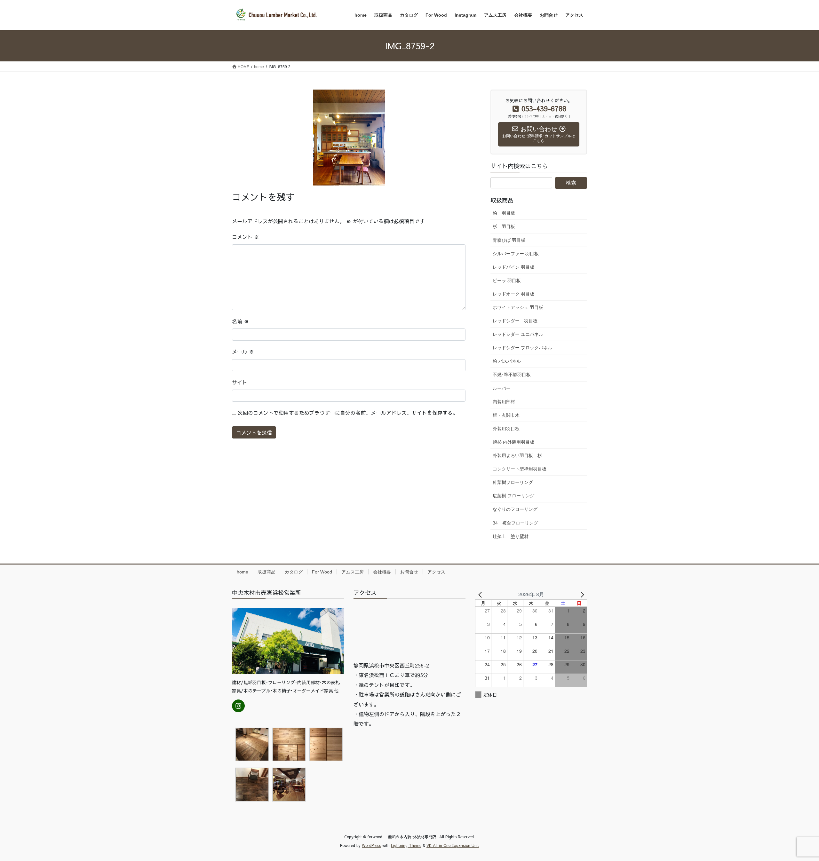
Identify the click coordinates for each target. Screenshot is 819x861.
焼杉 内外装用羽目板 (513, 442)
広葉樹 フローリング (513, 495)
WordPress (371, 845)
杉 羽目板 (504, 226)
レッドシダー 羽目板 (515, 320)
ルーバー (502, 388)
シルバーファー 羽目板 (516, 253)
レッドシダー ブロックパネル (522, 347)
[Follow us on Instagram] (238, 705)
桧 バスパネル (507, 361)
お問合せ (409, 571)
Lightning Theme (406, 845)
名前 (240, 321)
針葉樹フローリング (513, 482)
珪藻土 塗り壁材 (511, 536)
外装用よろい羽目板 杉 (517, 455)
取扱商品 (266, 571)
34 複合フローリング (515, 522)
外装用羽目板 (506, 428)
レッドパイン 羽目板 (513, 267)
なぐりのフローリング (515, 509)
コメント (245, 236)
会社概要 (382, 571)
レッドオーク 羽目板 (513, 293)
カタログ (294, 571)
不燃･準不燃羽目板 (512, 374)
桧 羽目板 (504, 213)
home (242, 571)
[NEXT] (581, 594)
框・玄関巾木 (506, 415)
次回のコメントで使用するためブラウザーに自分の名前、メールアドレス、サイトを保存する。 (348, 412)
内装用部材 (504, 401)
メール (243, 351)
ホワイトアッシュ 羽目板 (518, 307)
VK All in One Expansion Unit (452, 845)
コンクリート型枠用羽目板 (519, 468)
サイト (239, 382)
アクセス (436, 571)
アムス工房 (352, 571)
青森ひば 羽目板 (509, 240)
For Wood (322, 571)
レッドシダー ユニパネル (518, 334)
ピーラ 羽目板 (507, 280)
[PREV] (481, 594)
